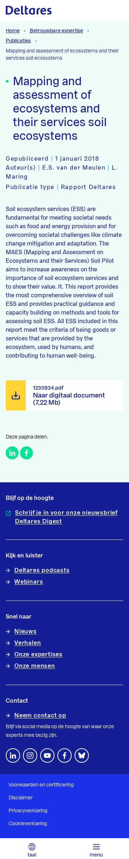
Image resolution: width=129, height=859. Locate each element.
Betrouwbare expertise (56, 30)
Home (13, 30)
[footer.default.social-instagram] (30, 755)
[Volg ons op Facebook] (64, 755)
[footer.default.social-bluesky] (82, 755)
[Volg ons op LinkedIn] (13, 755)
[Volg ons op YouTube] (47, 755)
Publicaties (18, 40)
